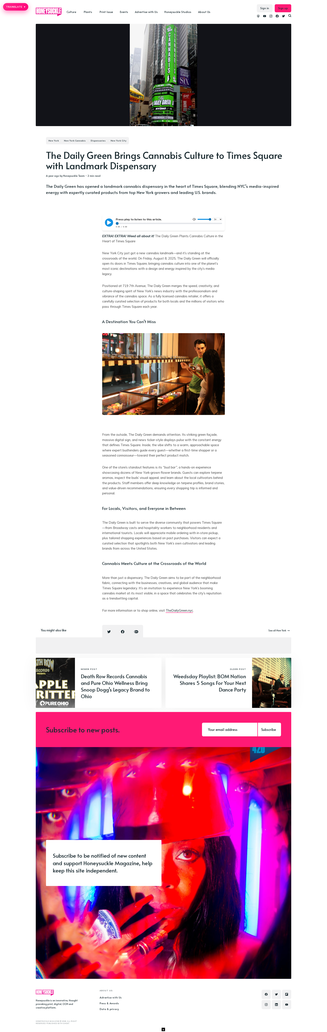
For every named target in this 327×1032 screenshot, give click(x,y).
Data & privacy (109, 1009)
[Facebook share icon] (122, 632)
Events (124, 12)
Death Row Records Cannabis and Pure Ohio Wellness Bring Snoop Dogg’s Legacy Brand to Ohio (115, 686)
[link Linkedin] (276, 1004)
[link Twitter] (283, 16)
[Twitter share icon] (109, 632)
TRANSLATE (15, 6)
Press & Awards (109, 1003)
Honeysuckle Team (74, 175)
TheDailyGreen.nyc (179, 610)
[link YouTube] (264, 16)
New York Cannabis (75, 140)
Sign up (283, 8)
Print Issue (106, 12)
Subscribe (268, 729)
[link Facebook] (277, 16)
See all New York (277, 630)
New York (54, 140)
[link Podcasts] (258, 16)
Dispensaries (98, 140)
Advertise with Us (146, 12)
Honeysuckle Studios (177, 12)
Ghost (66, 1023)
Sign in (264, 8)
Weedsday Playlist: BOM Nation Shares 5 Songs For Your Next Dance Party (209, 683)
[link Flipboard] (286, 994)
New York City (118, 140)
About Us (204, 12)
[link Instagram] (270, 16)
